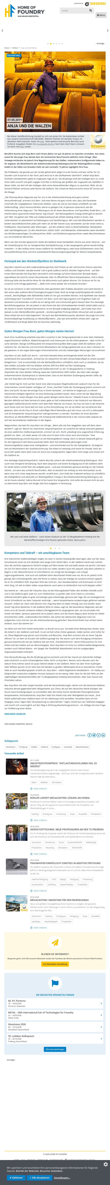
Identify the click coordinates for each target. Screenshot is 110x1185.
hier (42, 141)
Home (6, 48)
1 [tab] (47, 43)
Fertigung (23, 747)
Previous (2, 30)
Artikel (15, 48)
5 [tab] (59, 43)
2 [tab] (50, 43)
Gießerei (44, 747)
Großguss (56, 747)
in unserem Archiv (45, 144)
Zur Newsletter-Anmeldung (55, 964)
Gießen (34, 747)
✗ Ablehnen (16, 1177)
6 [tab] (62, 43)
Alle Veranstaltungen (55, 1049)
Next (107, 30)
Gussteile (68, 747)
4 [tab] (56, 43)
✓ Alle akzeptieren (39, 1177)
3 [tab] (53, 43)
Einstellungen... (62, 1177)
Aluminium (10, 747)
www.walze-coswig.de (14, 713)
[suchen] (90, 11)
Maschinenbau (82, 747)
